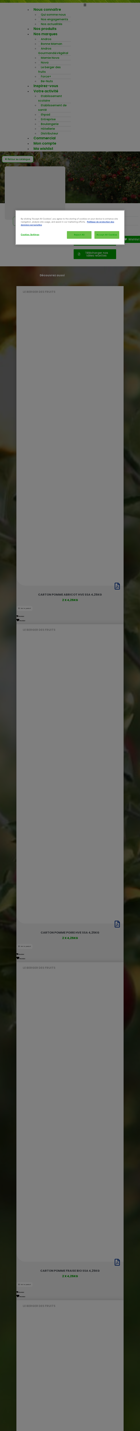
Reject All (79, 234)
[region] (70, 227)
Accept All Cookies (106, 234)
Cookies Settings (30, 234)
